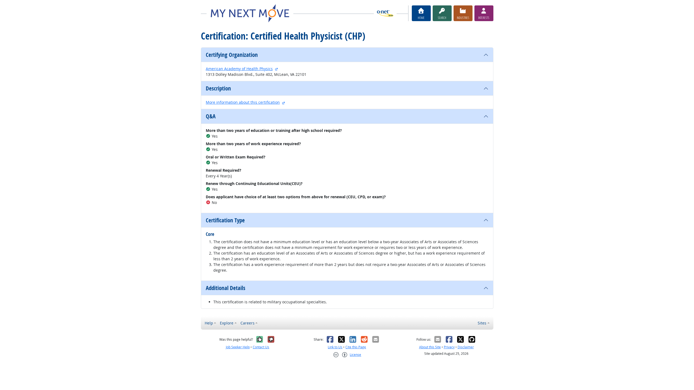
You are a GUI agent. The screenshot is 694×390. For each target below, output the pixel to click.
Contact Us (261, 347)
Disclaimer (466, 347)
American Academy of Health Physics (239, 68)
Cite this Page (355, 347)
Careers (247, 323)
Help (209, 323)
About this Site (430, 347)
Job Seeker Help (238, 347)
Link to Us (335, 347)
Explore (226, 323)
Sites (482, 323)
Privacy (449, 347)
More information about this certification (243, 102)
